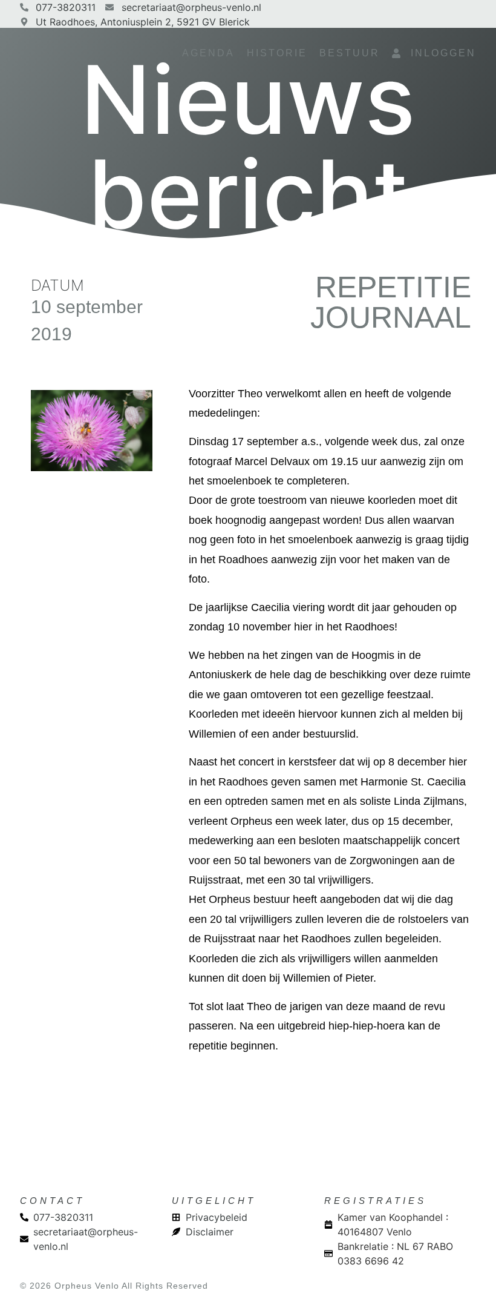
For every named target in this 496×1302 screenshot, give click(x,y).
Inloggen (439, 53)
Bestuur (349, 53)
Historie (277, 53)
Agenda (208, 53)
